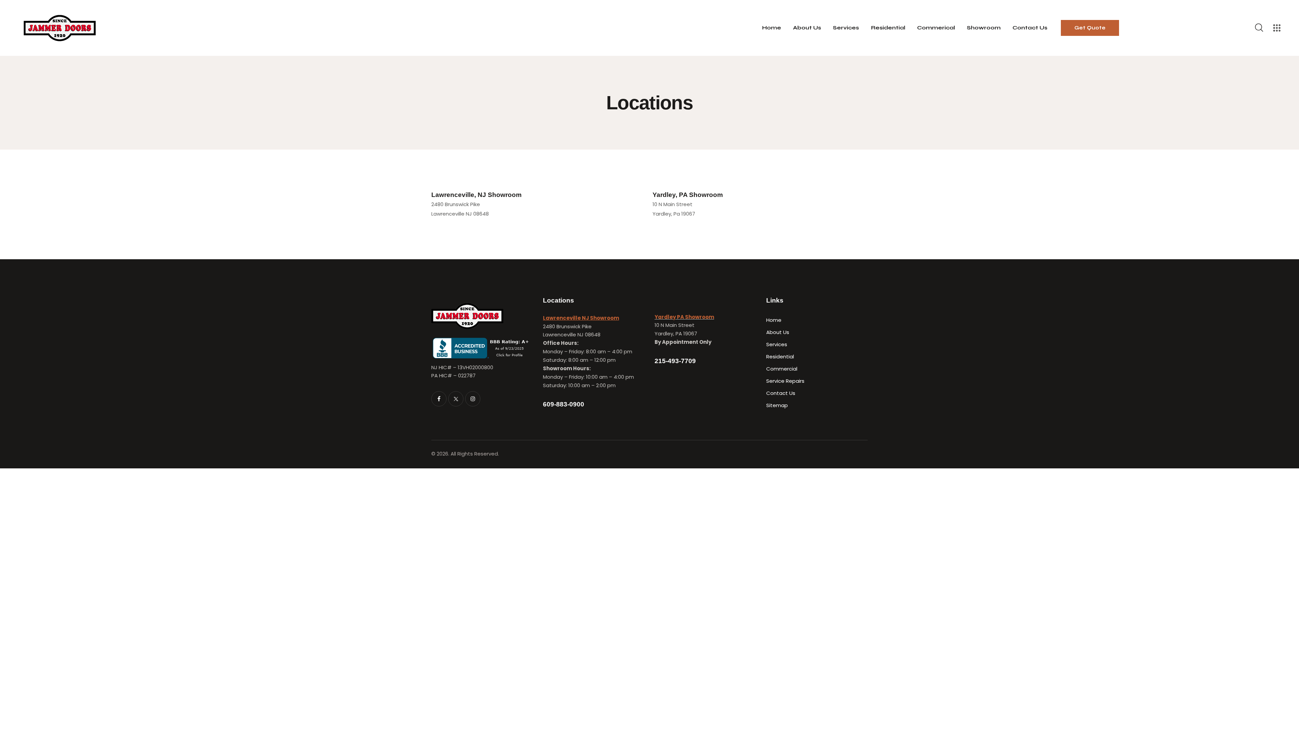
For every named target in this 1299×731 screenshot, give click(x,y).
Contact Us (780, 393)
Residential (780, 356)
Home (773, 320)
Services (776, 344)
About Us (777, 332)
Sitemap (777, 405)
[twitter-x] (455, 398)
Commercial (781, 368)
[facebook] (439, 398)
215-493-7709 (675, 361)
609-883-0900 (563, 404)
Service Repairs (785, 380)
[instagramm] (472, 398)
